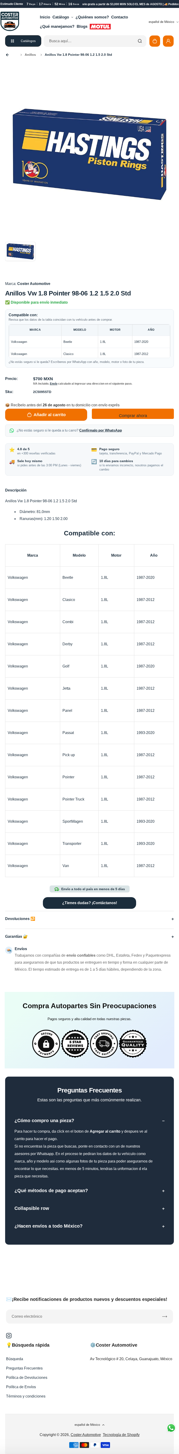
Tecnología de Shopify (121, 1435)
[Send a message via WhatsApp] (171, 1427)
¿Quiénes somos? (92, 17)
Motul (100, 26)
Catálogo (60, 17)
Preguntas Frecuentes (24, 1368)
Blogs (82, 26)
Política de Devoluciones (26, 1378)
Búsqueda (14, 1359)
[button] (20, 257)
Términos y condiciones (25, 1396)
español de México (161, 22)
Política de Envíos (21, 1387)
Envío (53, 383)
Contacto (119, 17)
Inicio (45, 17)
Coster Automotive (86, 1435)
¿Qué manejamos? (57, 26)
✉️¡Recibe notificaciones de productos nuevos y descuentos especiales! (86, 1299)
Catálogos (28, 41)
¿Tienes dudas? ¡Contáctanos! (89, 903)
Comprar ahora (133, 415)
